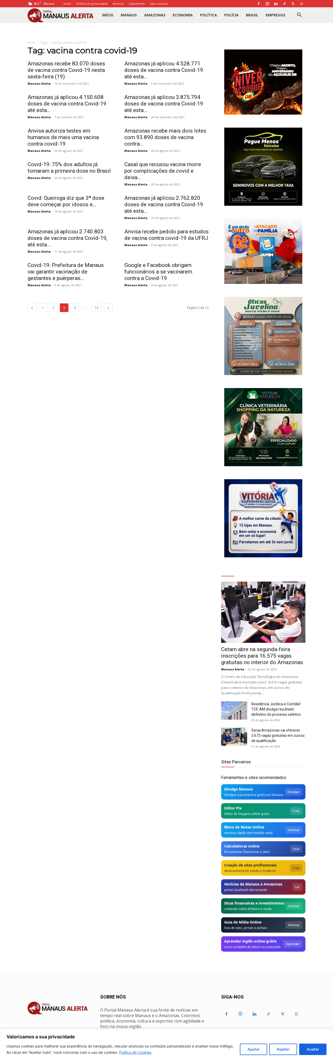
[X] (293, 3)
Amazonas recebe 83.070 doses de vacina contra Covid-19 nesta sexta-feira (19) (66, 70)
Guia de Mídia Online (242, 922)
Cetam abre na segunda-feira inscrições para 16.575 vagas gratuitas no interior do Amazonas (262, 655)
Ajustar (253, 1049)
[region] (166, 1044)
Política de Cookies (135, 1052)
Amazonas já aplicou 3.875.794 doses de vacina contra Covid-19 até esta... (163, 103)
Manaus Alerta (39, 83)
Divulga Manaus (238, 789)
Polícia (231, 15)
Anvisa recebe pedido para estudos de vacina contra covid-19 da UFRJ (166, 234)
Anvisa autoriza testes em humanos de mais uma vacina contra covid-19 (63, 137)
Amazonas (154, 15)
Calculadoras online (241, 846)
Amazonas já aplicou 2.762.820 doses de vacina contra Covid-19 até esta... (163, 204)
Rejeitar (283, 1049)
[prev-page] (32, 307)
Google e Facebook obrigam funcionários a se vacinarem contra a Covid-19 (158, 271)
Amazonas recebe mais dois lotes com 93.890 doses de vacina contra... (165, 137)
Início (67, 3)
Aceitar (313, 1049)
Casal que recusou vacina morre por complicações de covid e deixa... (162, 170)
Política (208, 15)
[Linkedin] (276, 3)
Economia (183, 15)
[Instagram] (267, 3)
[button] (299, 15)
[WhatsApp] (301, 3)
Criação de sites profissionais (250, 865)
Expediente (137, 3)
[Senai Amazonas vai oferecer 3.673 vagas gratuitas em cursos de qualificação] (234, 737)
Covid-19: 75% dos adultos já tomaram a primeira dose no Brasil (69, 167)
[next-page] (108, 307)
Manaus (129, 15)
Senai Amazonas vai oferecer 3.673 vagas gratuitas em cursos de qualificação (278, 735)
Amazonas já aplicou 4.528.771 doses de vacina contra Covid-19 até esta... (163, 70)
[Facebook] (258, 3)
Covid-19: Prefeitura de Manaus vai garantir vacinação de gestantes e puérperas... (66, 271)
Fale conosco (159, 3)
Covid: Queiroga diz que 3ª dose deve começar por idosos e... (66, 201)
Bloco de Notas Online (244, 827)
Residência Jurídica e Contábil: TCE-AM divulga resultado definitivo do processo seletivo (276, 709)
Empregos (275, 15)
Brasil (252, 15)
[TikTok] (284, 3)
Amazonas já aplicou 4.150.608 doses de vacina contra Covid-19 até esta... (67, 103)
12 (97, 307)
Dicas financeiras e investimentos (254, 903)
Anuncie (118, 3)
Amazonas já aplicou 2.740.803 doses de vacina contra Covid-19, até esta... (67, 238)
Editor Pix (233, 808)
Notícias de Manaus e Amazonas (253, 884)
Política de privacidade (92, 3)
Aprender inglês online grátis (250, 941)
